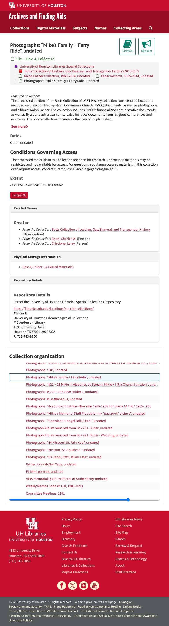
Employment (71, 532)
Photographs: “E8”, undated (46, 370)
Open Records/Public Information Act (53, 611)
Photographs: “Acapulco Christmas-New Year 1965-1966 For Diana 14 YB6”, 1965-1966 (88, 406)
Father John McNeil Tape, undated (51, 464)
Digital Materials (51, 28)
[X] (72, 585)
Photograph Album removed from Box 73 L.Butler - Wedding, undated (77, 435)
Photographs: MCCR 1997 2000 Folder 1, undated (62, 391)
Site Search (123, 526)
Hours (66, 526)
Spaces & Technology (131, 559)
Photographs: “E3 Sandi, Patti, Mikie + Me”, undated (63, 457)
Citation (127, 51)
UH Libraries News (128, 519)
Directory (68, 539)
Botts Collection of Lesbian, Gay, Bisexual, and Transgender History (101, 229)
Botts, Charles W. (64, 238)
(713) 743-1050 (19, 561)
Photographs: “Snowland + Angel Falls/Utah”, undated (66, 420)
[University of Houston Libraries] (31, 529)
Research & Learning (130, 552)
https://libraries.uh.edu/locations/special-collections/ (54, 308)
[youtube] (94, 585)
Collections (19, 28)
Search (120, 539)
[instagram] (83, 585)
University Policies (21, 620)
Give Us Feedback (74, 545)
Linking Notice (132, 606)
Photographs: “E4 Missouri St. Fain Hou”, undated (62, 442)
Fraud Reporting (64, 606)
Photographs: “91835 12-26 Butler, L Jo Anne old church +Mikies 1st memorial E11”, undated (93, 362)
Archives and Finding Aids (37, 16)
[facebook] (61, 585)
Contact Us (69, 552)
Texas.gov (125, 602)
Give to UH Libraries (76, 559)
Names (100, 28)
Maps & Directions (75, 572)
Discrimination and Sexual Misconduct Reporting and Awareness (115, 616)
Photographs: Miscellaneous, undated (54, 399)
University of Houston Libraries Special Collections (57, 66)
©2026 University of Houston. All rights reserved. (40, 602)
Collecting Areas (128, 28)
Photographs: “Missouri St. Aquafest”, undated (60, 449)
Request (146, 51)
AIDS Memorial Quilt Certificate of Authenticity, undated (67, 478)
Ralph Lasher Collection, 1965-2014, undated (57, 76)
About (119, 565)
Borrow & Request (128, 545)
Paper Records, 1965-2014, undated (127, 76)
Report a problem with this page (95, 602)
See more (18, 126)
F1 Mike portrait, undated (44, 471)
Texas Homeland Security (25, 606)
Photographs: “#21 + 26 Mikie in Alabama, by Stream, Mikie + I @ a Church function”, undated (94, 384)
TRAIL (48, 606)
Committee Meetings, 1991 (45, 493)
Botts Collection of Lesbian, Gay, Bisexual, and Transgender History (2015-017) (81, 71)
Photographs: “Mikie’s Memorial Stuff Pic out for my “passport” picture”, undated (85, 413)
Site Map (121, 532)
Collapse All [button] (19, 195)
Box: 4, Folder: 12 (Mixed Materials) (47, 267)
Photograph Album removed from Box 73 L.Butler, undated (69, 428)
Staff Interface (125, 572)
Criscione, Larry (63, 243)
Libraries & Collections (78, 565)
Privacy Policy (72, 519)
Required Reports (121, 611)
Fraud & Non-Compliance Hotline (99, 606)
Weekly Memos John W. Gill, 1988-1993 (54, 486)
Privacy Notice (18, 611)
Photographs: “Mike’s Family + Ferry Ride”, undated (63, 377)
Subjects (80, 28)
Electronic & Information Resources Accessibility (40, 616)
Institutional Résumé (94, 611)
